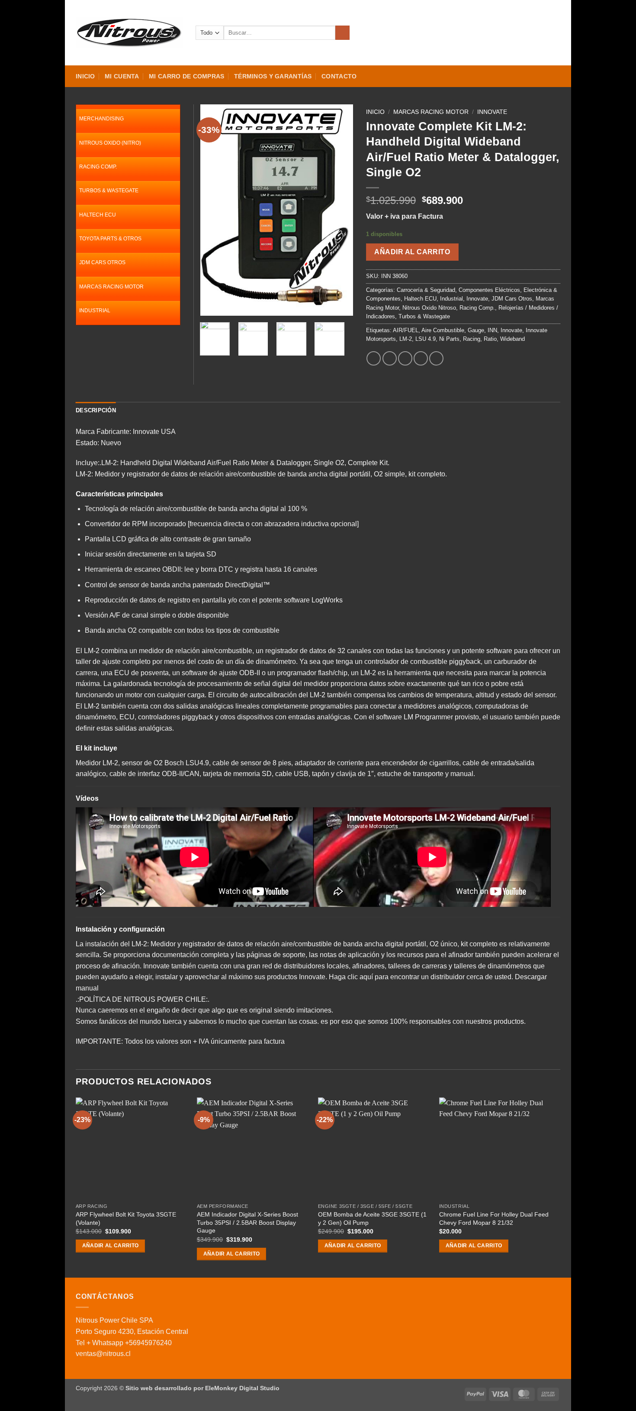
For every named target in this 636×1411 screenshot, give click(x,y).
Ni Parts (449, 339)
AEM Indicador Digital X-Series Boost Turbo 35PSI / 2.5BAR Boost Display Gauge (247, 1222)
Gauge (476, 330)
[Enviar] (342, 33)
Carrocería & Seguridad (426, 290)
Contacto (339, 76)
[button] (525, 33)
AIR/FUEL (405, 330)
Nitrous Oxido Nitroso (429, 307)
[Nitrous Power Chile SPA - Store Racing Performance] (129, 32)
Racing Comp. (477, 307)
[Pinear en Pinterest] (421, 358)
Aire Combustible (442, 330)
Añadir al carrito (412, 252)
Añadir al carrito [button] (110, 1245)
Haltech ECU (420, 298)
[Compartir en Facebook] (373, 358)
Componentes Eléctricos (489, 290)
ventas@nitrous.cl (103, 1353)
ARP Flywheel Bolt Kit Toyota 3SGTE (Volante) (126, 1218)
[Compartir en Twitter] (389, 358)
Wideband (512, 339)
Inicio (85, 76)
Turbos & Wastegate (424, 316)
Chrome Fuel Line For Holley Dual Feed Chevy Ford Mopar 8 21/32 (494, 1218)
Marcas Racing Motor (431, 112)
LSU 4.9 (425, 339)
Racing (471, 339)
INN (492, 330)
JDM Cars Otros (511, 298)
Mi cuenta (122, 76)
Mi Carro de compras (186, 76)
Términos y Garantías (273, 76)
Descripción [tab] (96, 410)
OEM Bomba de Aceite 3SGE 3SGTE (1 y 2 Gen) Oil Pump (372, 1218)
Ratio (490, 339)
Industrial (451, 298)
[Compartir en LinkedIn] (436, 358)
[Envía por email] (405, 358)
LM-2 (405, 339)
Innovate (492, 112)
